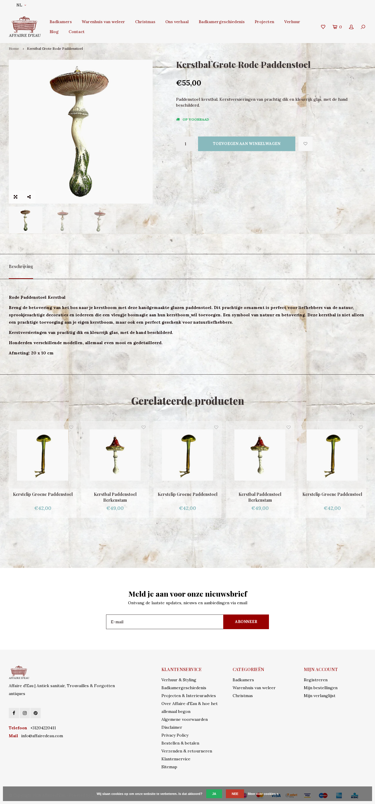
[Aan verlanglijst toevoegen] (305, 143)
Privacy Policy (174, 735)
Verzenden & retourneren (186, 751)
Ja (214, 794)
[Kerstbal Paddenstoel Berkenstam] (103, 455)
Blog (54, 31)
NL (19, 5)
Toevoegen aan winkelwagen (246, 143)
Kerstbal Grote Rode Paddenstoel (55, 48)
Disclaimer (171, 727)
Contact (77, 31)
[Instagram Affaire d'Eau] (25, 713)
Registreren (316, 679)
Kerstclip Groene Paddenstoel (176, 494)
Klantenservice (175, 759)
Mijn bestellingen (321, 687)
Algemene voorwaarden (184, 719)
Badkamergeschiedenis (222, 21)
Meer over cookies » (263, 794)
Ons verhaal (177, 21)
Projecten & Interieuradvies (188, 695)
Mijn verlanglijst (319, 695)
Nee (235, 794)
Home (14, 48)
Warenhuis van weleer (103, 21)
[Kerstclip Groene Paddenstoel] (176, 455)
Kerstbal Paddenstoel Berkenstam (104, 497)
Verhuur (292, 21)
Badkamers (61, 21)
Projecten (264, 21)
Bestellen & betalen (180, 743)
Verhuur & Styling (178, 679)
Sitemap (169, 766)
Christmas (145, 21)
